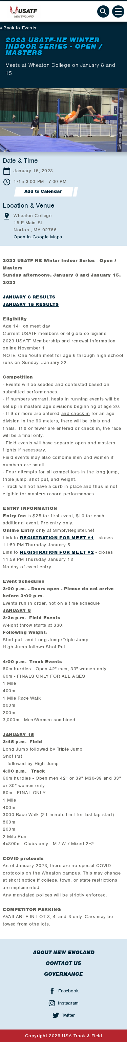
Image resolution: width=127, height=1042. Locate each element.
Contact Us (63, 963)
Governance (63, 974)
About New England (63, 952)
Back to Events (20, 28)
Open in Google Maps (38, 237)
